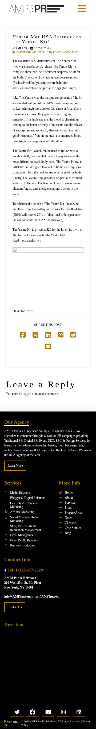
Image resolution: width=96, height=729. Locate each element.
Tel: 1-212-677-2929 (25, 570)
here (38, 240)
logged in (28, 394)
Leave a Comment (65, 52)
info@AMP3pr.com (17, 596)
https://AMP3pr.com (45, 596)
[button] (81, 8)
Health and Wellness (30, 52)
